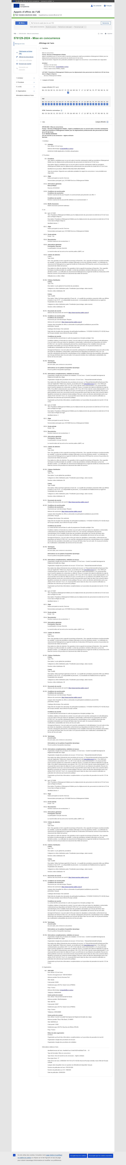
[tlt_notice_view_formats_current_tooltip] (107, 122)
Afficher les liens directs (26, 57)
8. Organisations (21, 91)
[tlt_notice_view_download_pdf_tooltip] (43, 104)
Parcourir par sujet (79, 27)
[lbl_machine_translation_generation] (61, 110)
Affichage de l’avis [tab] (20, 43)
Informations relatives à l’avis (25, 95)
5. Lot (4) (18, 86)
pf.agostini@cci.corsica (62, 66)
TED (15, 33)
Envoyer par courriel (25, 64)
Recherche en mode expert (65, 27)
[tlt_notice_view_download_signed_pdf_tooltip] (68, 92)
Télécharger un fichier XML (25, 52)
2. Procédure (20, 82)
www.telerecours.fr (89, 383)
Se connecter (97, 5)
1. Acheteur (19, 78)
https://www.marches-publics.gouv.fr (78, 312)
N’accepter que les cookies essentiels (100, 1155)
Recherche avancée (51, 27)
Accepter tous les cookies (78, 1155)
